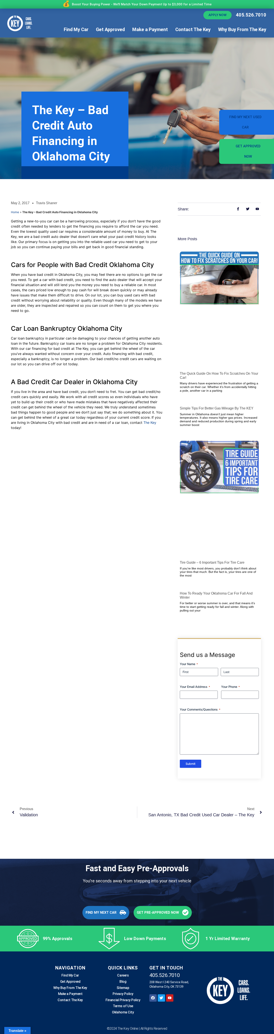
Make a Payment (150, 29)
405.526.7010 (251, 15)
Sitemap (123, 988)
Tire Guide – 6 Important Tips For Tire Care (212, 562)
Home (15, 212)
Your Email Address (195, 686)
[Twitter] (161, 998)
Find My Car (76, 29)
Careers (123, 976)
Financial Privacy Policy (123, 1000)
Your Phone (230, 686)
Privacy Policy (123, 994)
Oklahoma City (123, 1012)
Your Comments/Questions (200, 709)
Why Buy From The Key (242, 29)
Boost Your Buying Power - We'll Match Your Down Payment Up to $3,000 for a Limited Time (141, 4)
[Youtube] (169, 998)
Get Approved (110, 29)
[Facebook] (153, 998)
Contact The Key (193, 29)
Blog (122, 982)
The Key (149, 422)
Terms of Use (123, 1006)
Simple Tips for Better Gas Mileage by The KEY (216, 408)
